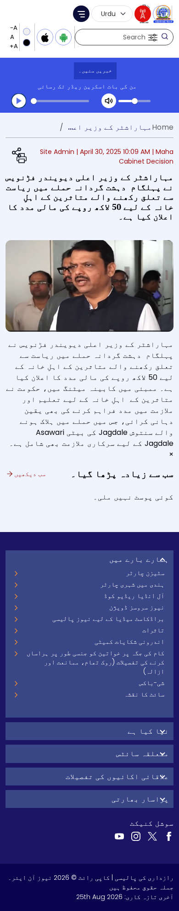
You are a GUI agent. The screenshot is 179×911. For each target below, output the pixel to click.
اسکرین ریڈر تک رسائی (72, 86)
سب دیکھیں (28, 473)
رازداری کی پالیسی (144, 877)
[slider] (60, 101)
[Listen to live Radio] (142, 13)
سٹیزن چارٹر (145, 572)
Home (162, 127)
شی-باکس (151, 682)
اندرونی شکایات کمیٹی (129, 641)
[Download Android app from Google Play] (63, 37)
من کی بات (122, 86)
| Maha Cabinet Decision (146, 156)
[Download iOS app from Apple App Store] (45, 37)
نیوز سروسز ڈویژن (136, 607)
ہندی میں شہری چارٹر (132, 584)
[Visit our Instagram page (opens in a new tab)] (135, 835)
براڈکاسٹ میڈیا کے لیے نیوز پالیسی (108, 618)
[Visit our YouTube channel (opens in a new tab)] (119, 835)
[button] (151, 37)
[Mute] (108, 100)
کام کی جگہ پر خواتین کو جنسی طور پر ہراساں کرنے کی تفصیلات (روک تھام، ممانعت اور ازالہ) (95, 662)
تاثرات (153, 630)
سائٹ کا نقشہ (144, 694)
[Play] (18, 100)
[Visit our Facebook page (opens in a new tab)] (168, 835)
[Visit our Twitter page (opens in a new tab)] (152, 835)
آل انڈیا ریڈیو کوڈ (134, 595)
